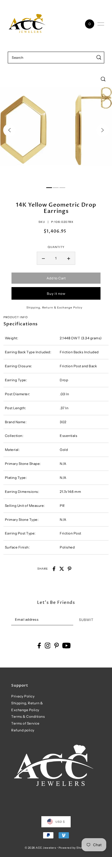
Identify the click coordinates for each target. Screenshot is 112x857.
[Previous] (9, 130)
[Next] (102, 130)
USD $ (60, 821)
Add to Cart (56, 278)
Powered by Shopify (73, 847)
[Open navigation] (100, 24)
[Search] (99, 57)
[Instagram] (48, 645)
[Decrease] (43, 258)
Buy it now (56, 293)
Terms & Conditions (28, 716)
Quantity (56, 247)
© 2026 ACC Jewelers (40, 847)
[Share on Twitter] (61, 568)
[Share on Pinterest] (69, 568)
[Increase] (68, 258)
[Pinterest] (56, 645)
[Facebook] (39, 645)
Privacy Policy (22, 696)
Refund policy (22, 730)
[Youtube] (66, 645)
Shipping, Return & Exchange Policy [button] (54, 307)
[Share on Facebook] (54, 568)
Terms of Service (25, 723)
